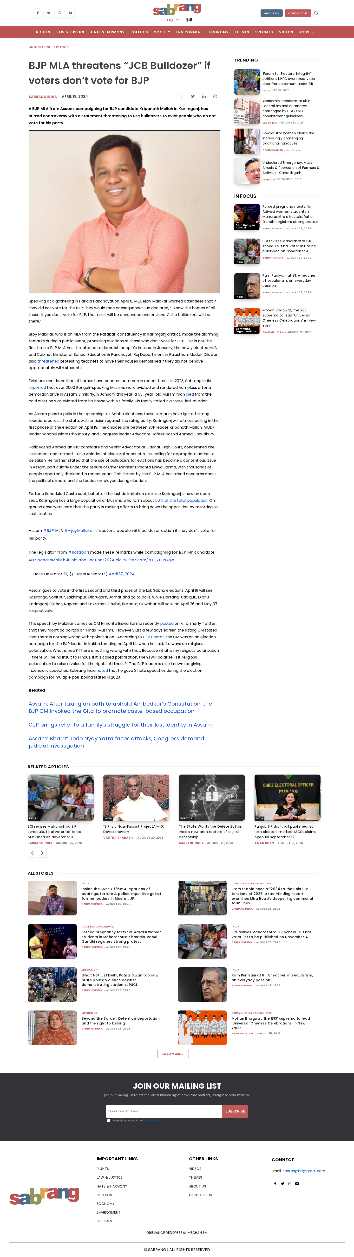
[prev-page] (32, 853)
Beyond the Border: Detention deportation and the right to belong (121, 1021)
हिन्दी (189, 19)
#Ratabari (78, 552)
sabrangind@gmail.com (303, 1170)
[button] (316, 12)
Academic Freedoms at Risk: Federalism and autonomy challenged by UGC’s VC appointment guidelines (286, 108)
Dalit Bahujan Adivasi (245, 226)
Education (270, 123)
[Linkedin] (204, 96)
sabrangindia (43, 96)
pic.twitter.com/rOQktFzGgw (145, 560)
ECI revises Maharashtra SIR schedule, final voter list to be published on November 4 (289, 246)
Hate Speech (39, 47)
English (173, 19)
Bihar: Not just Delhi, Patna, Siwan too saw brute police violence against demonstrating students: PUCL (120, 980)
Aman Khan (264, 843)
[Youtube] (70, 13)
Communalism (272, 150)
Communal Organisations (246, 330)
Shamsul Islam (273, 332)
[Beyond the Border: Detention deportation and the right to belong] (52, 1027)
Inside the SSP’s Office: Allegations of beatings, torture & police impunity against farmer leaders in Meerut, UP (121, 893)
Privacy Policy (150, 1120)
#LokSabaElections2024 (90, 560)
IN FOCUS (245, 196)
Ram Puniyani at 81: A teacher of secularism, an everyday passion (289, 280)
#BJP (48, 530)
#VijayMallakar (79, 530)
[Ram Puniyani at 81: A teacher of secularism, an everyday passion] (247, 286)
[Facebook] (37, 13)
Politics (61, 47)
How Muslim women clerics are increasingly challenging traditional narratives (288, 138)
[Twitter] (48, 13)
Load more (171, 1054)
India (266, 90)
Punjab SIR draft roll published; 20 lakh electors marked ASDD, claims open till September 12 (286, 831)
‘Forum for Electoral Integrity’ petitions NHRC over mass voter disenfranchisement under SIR (288, 78)
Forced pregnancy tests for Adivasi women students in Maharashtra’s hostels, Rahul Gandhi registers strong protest (290, 214)
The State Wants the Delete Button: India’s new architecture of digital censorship (211, 831)
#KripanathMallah (47, 560)
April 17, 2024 (122, 574)
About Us (271, 13)
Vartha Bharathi (118, 838)
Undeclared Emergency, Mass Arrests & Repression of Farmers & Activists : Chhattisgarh (291, 167)
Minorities (90, 1013)
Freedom (268, 180)
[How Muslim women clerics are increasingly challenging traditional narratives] (247, 141)
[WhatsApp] (59, 13)
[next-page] (42, 853)
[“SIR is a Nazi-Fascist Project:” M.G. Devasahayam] (136, 798)
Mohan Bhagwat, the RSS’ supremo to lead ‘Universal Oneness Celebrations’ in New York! (289, 318)
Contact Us (298, 13)
